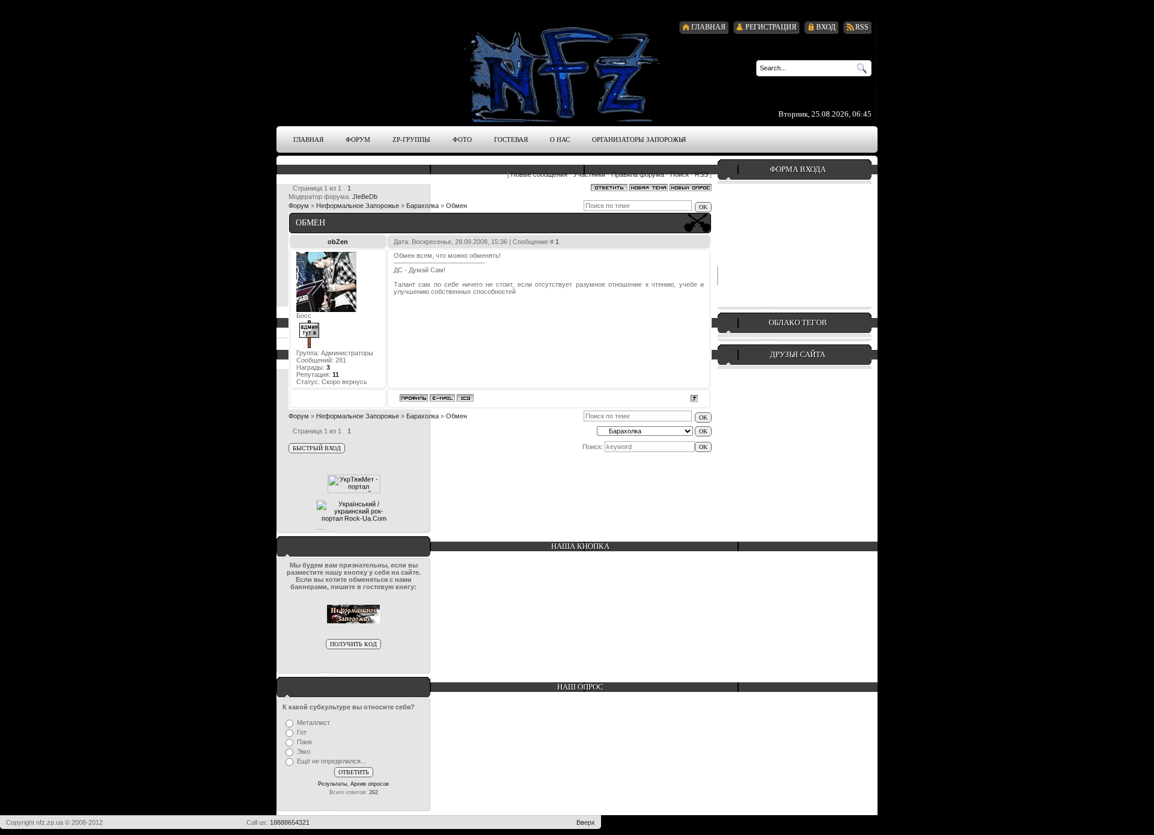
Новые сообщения (539, 174)
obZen (338, 241)
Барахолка (422, 205)
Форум (298, 205)
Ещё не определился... (331, 761)
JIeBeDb (364, 196)
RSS (701, 174)
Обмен (456, 205)
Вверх (585, 822)
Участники (589, 174)
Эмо (303, 751)
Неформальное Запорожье (357, 205)
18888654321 (290, 822)
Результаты (332, 784)
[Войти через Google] (717, 276)
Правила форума (637, 174)
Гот (302, 732)
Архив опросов (369, 784)
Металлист (313, 722)
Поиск (679, 174)
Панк (304, 741)
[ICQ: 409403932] (465, 398)
